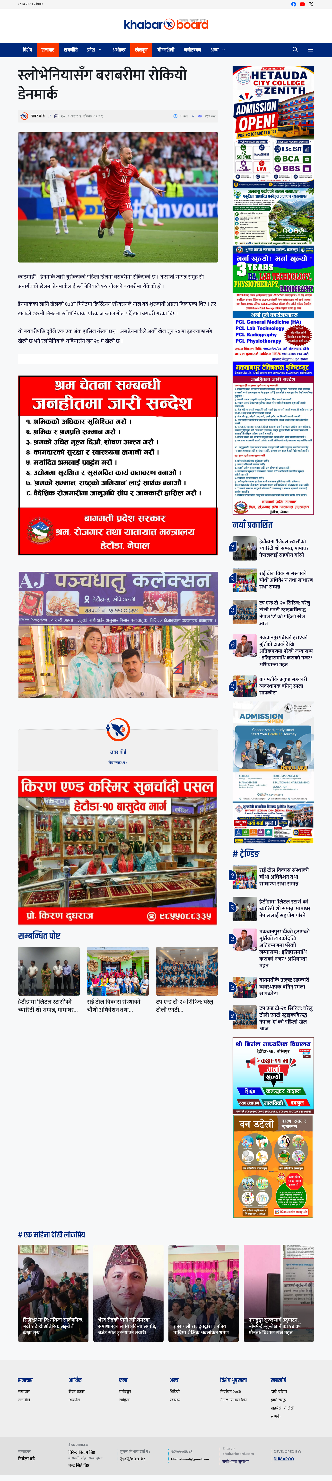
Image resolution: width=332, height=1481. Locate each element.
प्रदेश (91, 50)
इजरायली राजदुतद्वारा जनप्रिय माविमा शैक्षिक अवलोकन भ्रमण (201, 1329)
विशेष (27, 50)
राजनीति (71, 50)
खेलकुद (141, 50)
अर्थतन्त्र (119, 50)
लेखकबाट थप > (117, 762)
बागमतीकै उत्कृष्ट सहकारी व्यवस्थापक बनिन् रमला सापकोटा (283, 686)
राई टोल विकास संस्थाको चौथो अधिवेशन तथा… (113, 1006)
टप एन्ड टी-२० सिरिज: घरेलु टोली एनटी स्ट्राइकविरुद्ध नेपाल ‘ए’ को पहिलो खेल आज (284, 613)
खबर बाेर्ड (38, 116)
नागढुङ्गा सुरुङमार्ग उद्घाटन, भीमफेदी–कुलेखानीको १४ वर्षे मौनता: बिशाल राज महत (275, 1326)
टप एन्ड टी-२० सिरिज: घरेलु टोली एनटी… (184, 1006)
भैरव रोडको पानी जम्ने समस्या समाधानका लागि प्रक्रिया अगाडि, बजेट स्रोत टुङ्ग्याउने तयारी (127, 1326)
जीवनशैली (165, 50)
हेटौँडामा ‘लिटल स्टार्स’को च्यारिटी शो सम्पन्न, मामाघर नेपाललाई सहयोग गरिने (284, 548)
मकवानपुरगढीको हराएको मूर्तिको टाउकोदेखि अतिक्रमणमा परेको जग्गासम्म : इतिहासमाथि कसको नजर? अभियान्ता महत (286, 651)
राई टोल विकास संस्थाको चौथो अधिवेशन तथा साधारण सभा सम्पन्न (286, 580)
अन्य (214, 50)
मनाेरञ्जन (192, 50)
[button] (295, 50)
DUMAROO (284, 1459)
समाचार (48, 50)
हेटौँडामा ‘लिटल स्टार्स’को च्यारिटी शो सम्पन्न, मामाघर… (48, 1006)
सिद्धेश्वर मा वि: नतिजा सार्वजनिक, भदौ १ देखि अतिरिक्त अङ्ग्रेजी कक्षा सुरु (53, 1326)
